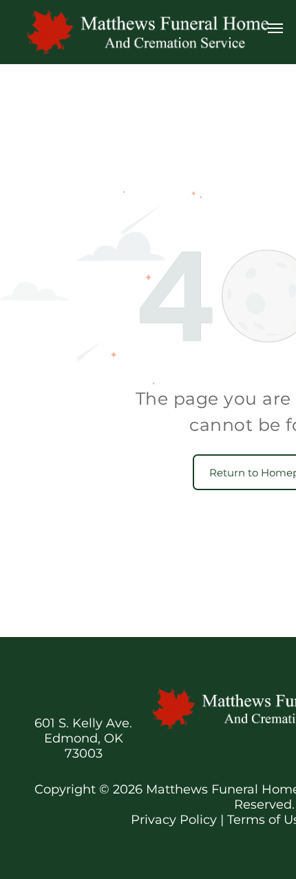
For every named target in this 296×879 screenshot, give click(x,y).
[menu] (275, 28)
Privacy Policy (174, 819)
